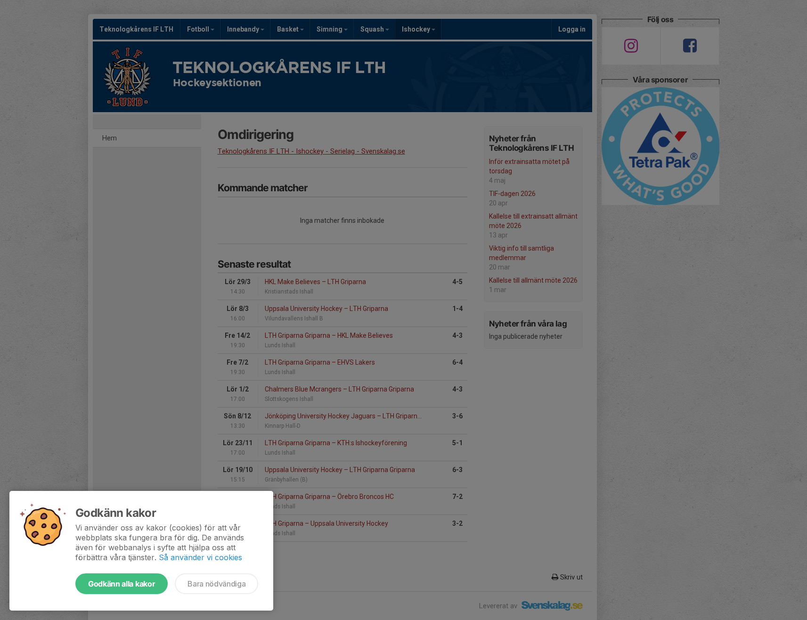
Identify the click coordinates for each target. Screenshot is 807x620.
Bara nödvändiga (216, 583)
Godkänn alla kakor (121, 583)
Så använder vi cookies (200, 557)
